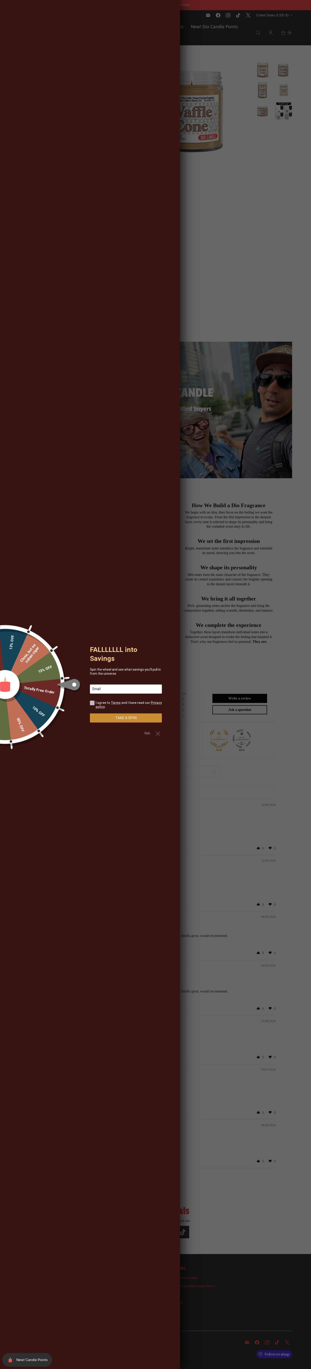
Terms (116, 703)
